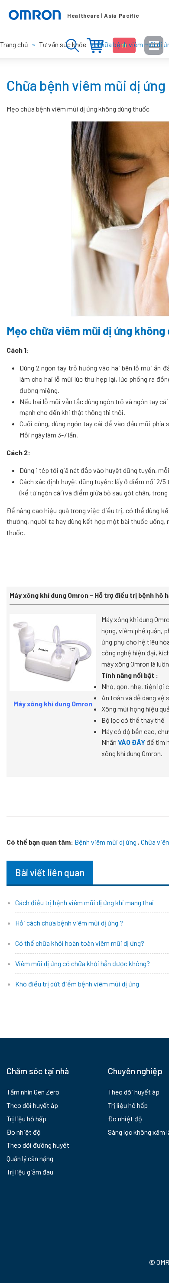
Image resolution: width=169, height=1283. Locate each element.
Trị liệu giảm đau (29, 1172)
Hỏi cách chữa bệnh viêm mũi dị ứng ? (69, 923)
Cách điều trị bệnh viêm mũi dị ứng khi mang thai (84, 902)
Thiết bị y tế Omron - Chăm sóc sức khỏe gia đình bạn (74, 15)
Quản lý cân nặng (29, 1158)
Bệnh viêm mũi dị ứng (105, 842)
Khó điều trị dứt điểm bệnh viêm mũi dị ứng (77, 984)
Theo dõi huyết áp (32, 1105)
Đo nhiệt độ (23, 1132)
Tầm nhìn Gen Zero (32, 1092)
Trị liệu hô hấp (26, 1118)
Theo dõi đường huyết (37, 1145)
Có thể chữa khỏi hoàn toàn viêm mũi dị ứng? (79, 943)
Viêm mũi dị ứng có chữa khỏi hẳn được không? (82, 963)
